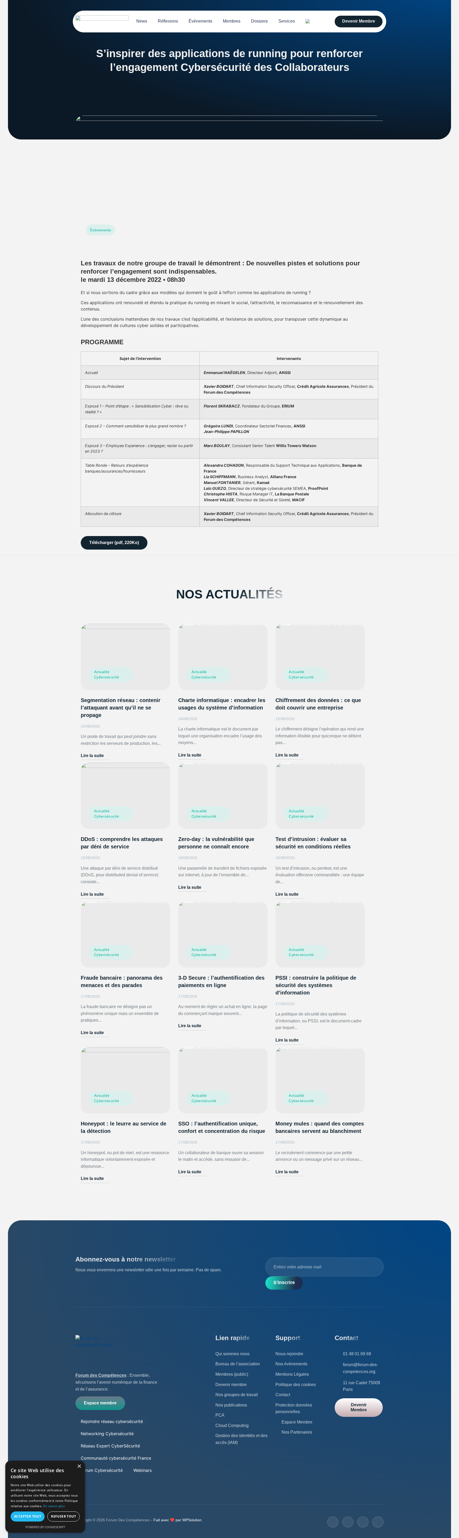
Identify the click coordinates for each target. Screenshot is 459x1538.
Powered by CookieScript (45, 1527)
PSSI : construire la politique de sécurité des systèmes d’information (315, 985)
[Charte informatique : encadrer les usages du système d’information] (223, 657)
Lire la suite (92, 755)
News (141, 21)
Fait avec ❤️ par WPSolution (177, 1520)
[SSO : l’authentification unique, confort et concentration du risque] (223, 1080)
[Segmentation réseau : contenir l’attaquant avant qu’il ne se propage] (125, 657)
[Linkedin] (378, 1522)
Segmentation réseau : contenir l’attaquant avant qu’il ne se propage (120, 707)
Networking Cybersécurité (107, 1433)
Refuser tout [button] (63, 1516)
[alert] (45, 1497)
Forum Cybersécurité (102, 1470)
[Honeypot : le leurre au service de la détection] (125, 1080)
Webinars (142, 1470)
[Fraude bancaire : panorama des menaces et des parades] (125, 934)
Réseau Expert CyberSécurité (110, 1445)
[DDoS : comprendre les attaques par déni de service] (125, 796)
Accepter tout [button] (27, 1516)
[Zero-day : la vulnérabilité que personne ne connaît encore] (223, 796)
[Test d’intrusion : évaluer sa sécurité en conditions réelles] (320, 796)
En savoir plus (54, 1506)
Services (286, 21)
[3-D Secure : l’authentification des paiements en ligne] (223, 934)
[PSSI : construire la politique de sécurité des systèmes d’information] (320, 934)
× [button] (79, 1466)
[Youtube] (362, 1522)
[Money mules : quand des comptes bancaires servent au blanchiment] (320, 1080)
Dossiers (259, 21)
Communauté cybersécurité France (116, 1458)
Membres (231, 21)
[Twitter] (348, 1522)
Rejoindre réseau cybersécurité (112, 1421)
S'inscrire (284, 1282)
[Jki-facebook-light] (332, 1522)
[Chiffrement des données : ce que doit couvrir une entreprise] (320, 657)
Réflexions (168, 21)
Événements (200, 21)
